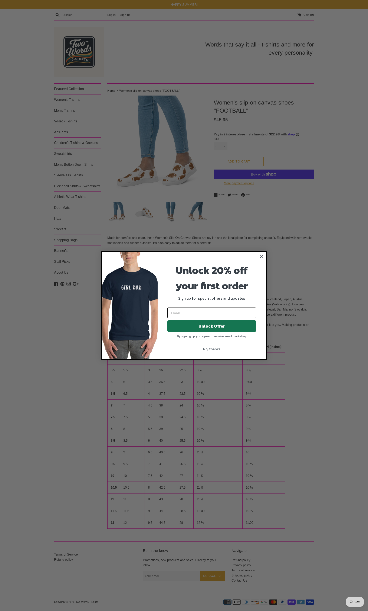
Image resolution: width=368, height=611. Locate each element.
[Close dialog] (261, 256)
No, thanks (211, 348)
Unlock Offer (211, 326)
